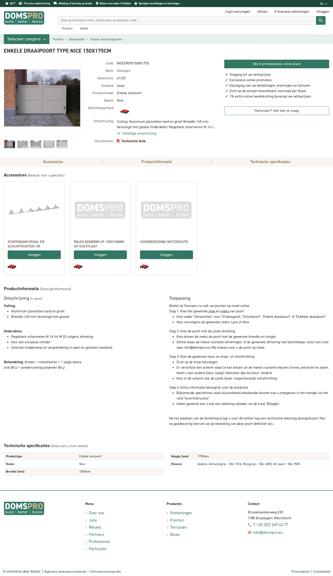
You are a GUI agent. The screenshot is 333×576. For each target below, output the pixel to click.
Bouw (175, 534)
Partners (96, 534)
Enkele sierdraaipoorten (106, 39)
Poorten (58, 39)
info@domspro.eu (268, 532)
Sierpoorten (76, 39)
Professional (99, 541)
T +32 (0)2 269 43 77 (270, 524)
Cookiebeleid (321, 571)
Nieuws (95, 527)
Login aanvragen (237, 11)
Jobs (93, 520)
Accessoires (53, 161)
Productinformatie (156, 161)
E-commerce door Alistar (21, 571)
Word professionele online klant (276, 63)
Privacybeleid (300, 571)
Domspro (123, 70)
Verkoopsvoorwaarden (106, 571)
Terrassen (178, 527)
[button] (26, 39)
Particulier (98, 548)
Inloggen (34, 254)
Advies (262, 11)
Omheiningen (181, 513)
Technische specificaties (270, 161)
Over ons (96, 513)
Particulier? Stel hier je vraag (277, 110)
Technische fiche (133, 141)
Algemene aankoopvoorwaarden (65, 571)
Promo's (67, 29)
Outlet (84, 29)
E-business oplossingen (292, 11)
